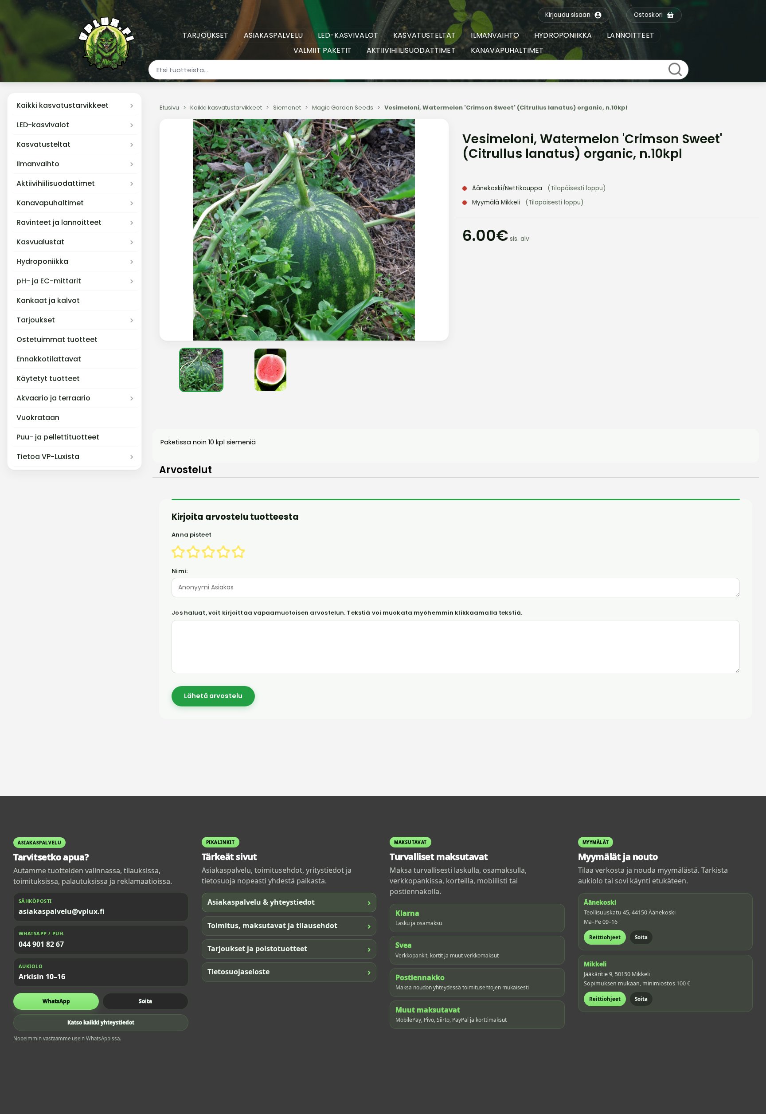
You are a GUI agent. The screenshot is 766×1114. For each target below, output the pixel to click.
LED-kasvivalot (42, 125)
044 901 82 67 (41, 944)
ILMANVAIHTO (495, 35)
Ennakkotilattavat (48, 359)
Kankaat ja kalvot (48, 300)
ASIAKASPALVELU (273, 35)
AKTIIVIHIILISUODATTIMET (411, 50)
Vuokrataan (37, 417)
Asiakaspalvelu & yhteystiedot (289, 902)
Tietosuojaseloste (289, 972)
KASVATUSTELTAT (424, 35)
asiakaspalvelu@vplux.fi (62, 911)
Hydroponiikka (42, 261)
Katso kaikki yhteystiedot (100, 1022)
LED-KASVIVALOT (348, 35)
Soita (145, 1001)
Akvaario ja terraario (53, 398)
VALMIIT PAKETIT (322, 50)
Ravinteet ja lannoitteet (59, 222)
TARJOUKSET (206, 35)
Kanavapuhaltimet (50, 203)
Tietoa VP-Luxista (47, 456)
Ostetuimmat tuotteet (57, 339)
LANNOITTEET (630, 35)
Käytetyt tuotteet (48, 378)
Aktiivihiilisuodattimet (55, 183)
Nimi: (180, 571)
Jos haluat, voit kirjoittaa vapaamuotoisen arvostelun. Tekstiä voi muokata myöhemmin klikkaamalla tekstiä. (347, 612)
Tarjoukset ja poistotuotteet (289, 949)
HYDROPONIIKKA (563, 35)
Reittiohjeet (605, 937)
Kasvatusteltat (43, 144)
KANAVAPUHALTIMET (507, 50)
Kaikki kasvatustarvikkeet (62, 105)
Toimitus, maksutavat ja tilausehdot (289, 926)
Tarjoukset (35, 320)
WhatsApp (56, 1001)
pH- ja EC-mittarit (48, 281)
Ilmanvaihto (37, 164)
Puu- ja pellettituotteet (57, 437)
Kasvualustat (40, 242)
